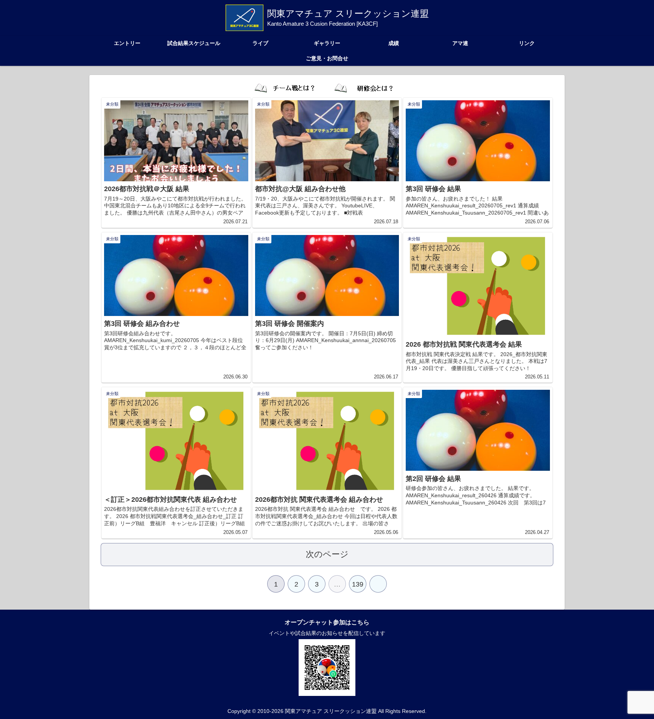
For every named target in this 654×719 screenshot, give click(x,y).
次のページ (327, 554)
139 (357, 584)
